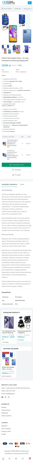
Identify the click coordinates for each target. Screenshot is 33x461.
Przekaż (18, 175)
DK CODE (25, 453)
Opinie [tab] (22, 184)
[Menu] (30, 2)
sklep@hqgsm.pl (10, 393)
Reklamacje (4, 413)
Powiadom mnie (18, 165)
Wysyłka (3, 407)
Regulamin (4, 426)
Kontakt (3, 434)
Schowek (18, 170)
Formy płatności (5, 410)
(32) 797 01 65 (10, 391)
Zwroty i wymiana (6, 415)
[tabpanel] (16, 247)
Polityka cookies (6, 431)
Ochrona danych (6, 428)
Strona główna (7, 8)
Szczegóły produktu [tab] (9, 184)
